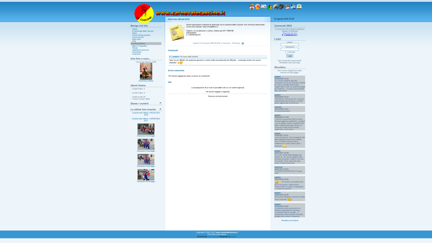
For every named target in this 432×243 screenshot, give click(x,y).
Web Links (136, 39)
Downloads (136, 52)
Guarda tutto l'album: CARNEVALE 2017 (146, 120)
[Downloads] (299, 15)
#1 (170, 57)
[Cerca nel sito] (275, 15)
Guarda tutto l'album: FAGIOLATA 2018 (146, 114)
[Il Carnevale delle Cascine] (258, 15)
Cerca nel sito (138, 37)
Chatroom (136, 54)
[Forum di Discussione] (270, 15)
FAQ (134, 41)
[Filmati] (287, 15)
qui (298, 63)
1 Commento (225, 43)
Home (134, 29)
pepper (176, 57)
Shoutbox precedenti (289, 220)
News (134, 33)
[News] (264, 15)
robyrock (196, 43)
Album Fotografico (139, 46)
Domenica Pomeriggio (146, 136)
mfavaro (278, 107)
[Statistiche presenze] (293, 15)
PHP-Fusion (213, 236)
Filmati (135, 48)
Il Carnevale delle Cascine (143, 31)
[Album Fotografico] (281, 15)
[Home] (252, 15)
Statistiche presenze (140, 50)
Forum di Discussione (141, 35)
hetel (148, 99)
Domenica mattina (146, 81)
